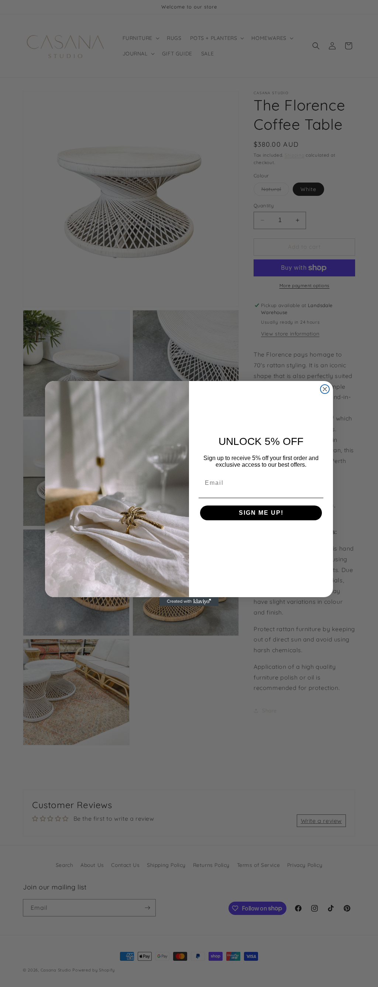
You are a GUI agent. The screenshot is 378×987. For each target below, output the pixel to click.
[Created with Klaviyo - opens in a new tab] (189, 601)
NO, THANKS (261, 535)
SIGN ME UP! (261, 513)
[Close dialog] (324, 389)
